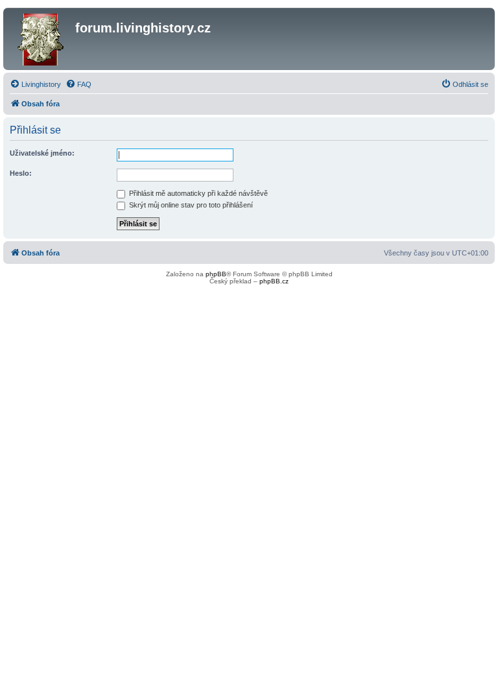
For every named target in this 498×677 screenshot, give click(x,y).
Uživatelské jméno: (42, 153)
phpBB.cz (274, 281)
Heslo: (21, 173)
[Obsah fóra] (40, 39)
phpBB (216, 274)
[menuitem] (35, 84)
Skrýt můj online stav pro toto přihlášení (190, 205)
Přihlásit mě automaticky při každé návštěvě (197, 193)
